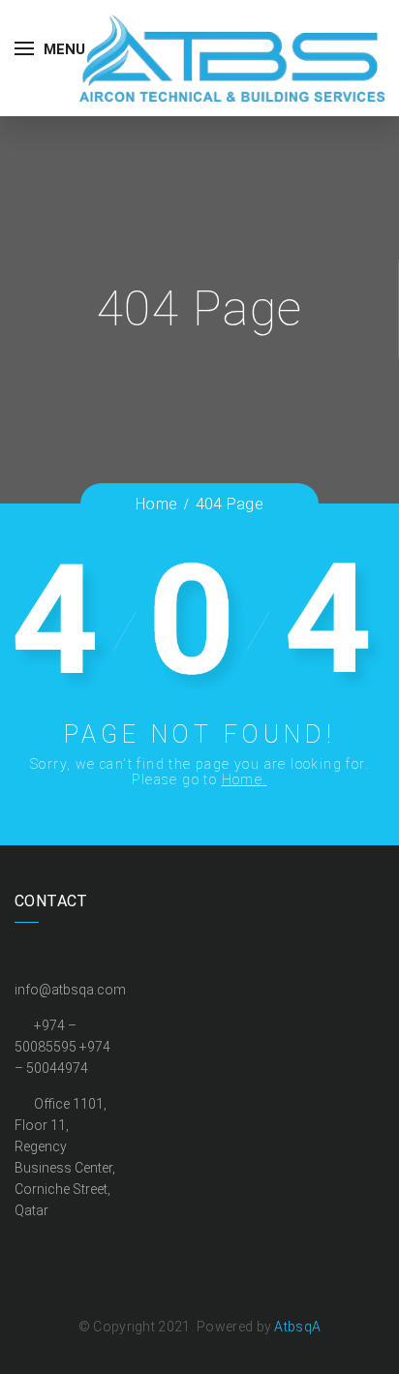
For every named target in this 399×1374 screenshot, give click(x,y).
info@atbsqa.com (70, 989)
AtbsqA (297, 1326)
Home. (244, 779)
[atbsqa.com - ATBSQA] (231, 56)
